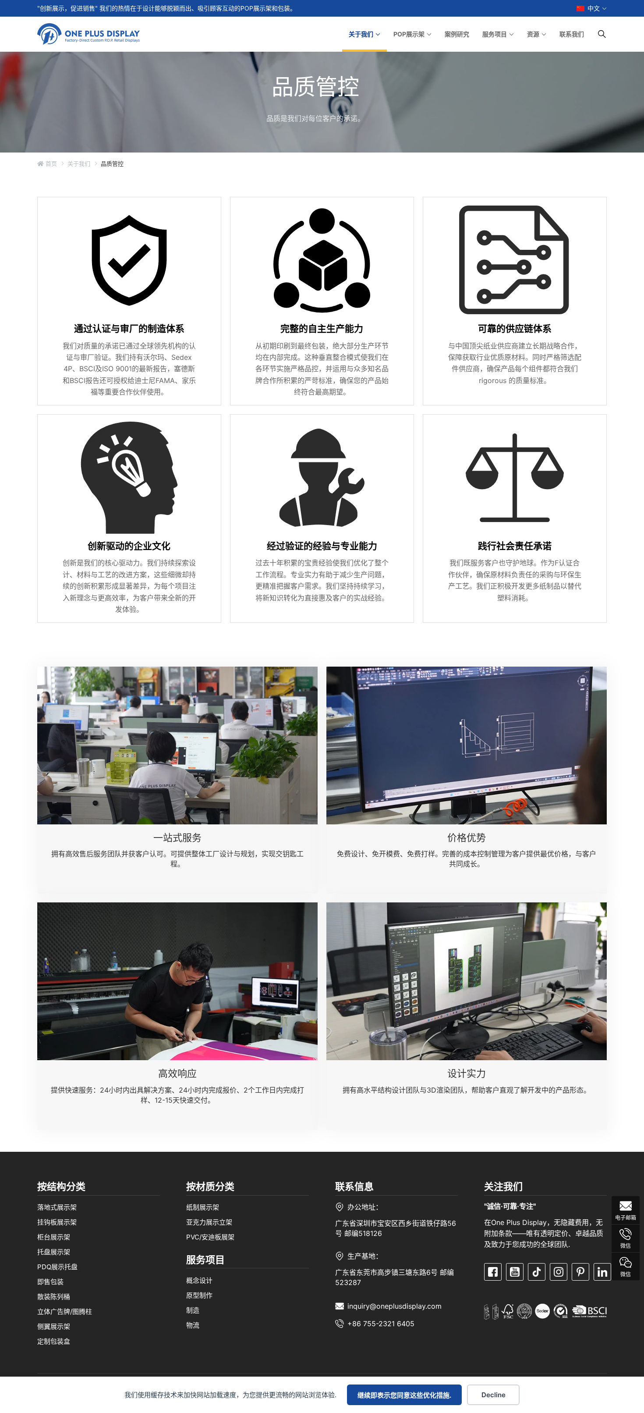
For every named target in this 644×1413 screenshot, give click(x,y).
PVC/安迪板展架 (210, 1237)
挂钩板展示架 (57, 1222)
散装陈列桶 (53, 1296)
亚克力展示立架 (209, 1222)
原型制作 (199, 1295)
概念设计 (199, 1280)
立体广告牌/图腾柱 (64, 1311)
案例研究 (457, 34)
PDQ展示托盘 (57, 1267)
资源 (533, 34)
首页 (50, 163)
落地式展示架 (57, 1207)
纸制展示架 (202, 1207)
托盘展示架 (53, 1252)
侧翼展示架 (53, 1326)
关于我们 (361, 34)
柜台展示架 (53, 1237)
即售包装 (50, 1282)
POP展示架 (409, 34)
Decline (493, 1395)
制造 (192, 1310)
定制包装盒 (53, 1341)
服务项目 (494, 34)
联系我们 (571, 34)
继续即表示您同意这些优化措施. (404, 1395)
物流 (192, 1325)
